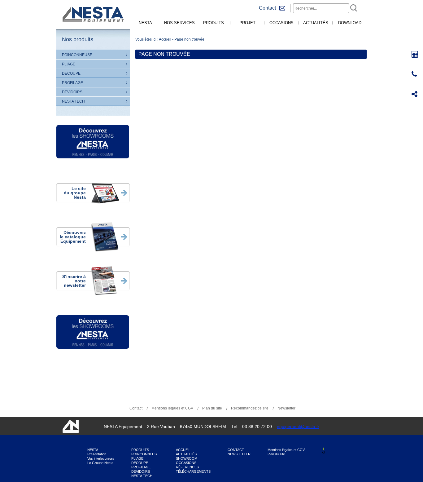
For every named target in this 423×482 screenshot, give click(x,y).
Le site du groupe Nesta (75, 193)
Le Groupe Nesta (100, 463)
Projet (247, 22)
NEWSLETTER (239, 454)
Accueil (165, 39)
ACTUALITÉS (186, 454)
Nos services (179, 22)
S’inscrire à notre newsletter (74, 281)
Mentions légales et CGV (172, 408)
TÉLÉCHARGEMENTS (193, 471)
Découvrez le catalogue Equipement (73, 237)
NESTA (92, 450)
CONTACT (236, 450)
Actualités (315, 22)
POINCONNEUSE (77, 55)
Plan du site (212, 408)
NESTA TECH (73, 101)
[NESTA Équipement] (92, 28)
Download (349, 22)
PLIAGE (68, 64)
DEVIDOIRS (72, 92)
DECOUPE (71, 73)
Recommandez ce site (249, 408)
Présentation (96, 454)
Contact (135, 408)
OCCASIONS (186, 463)
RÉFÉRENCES (187, 467)
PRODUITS (140, 450)
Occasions (281, 22)
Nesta (145, 22)
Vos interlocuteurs (100, 458)
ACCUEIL (183, 450)
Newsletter (286, 408)
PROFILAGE (72, 83)
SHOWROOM (186, 458)
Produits (213, 22)
